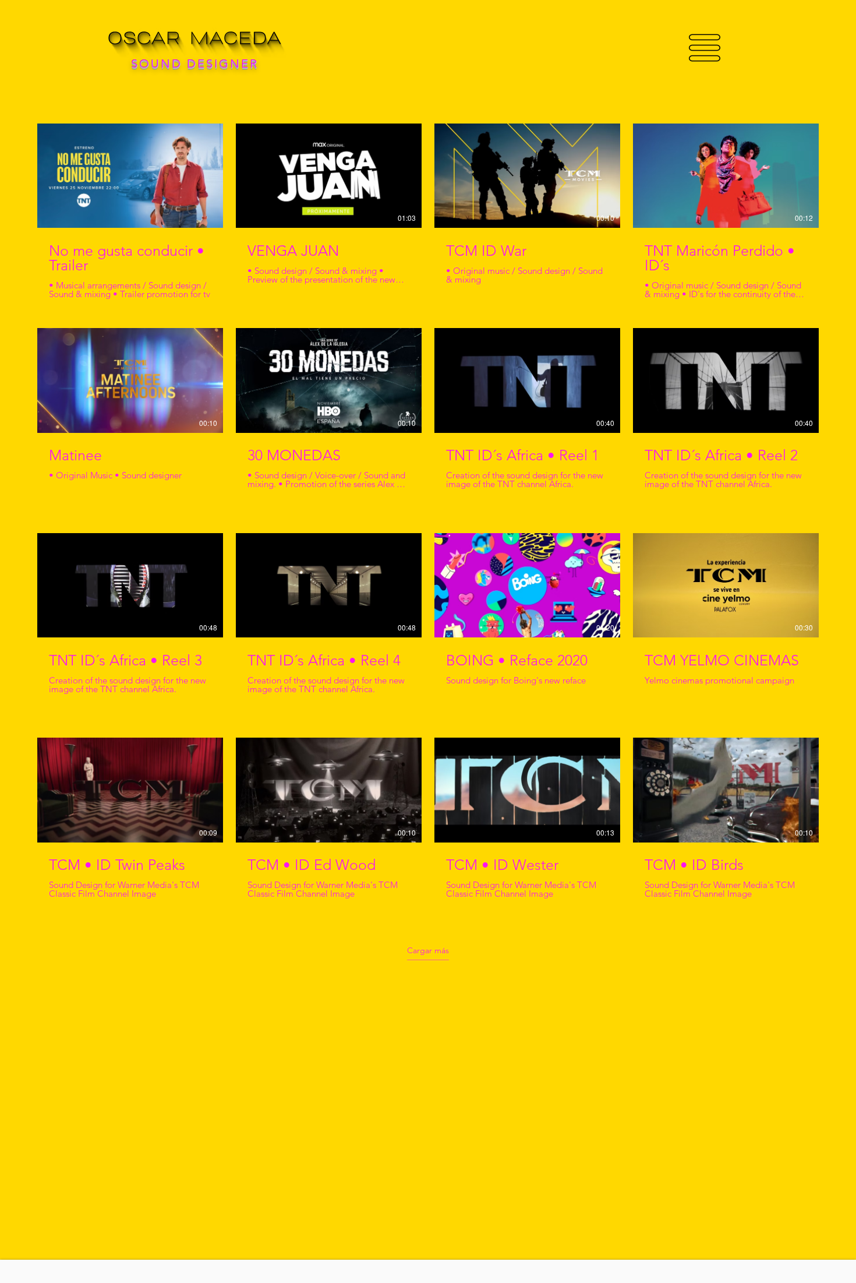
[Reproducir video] (130, 176)
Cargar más (428, 950)
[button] (704, 48)
